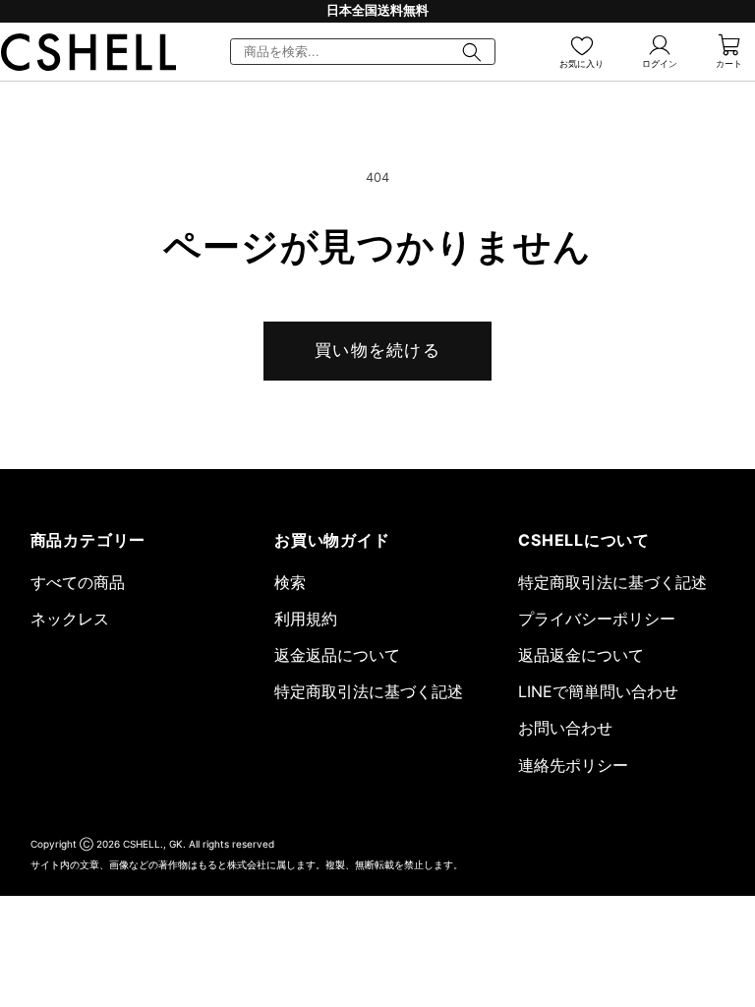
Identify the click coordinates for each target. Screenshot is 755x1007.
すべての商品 (77, 582)
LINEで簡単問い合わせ (598, 691)
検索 (290, 582)
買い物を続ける (377, 350)
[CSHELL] (88, 52)
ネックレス (69, 618)
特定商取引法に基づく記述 (368, 691)
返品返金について (581, 655)
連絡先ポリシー (573, 765)
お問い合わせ (565, 728)
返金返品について (337, 655)
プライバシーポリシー (596, 618)
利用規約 (305, 618)
